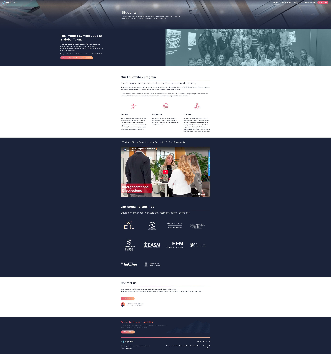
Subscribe (127, 332)
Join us (208, 348)
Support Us (206, 346)
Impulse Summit (286, 2)
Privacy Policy (184, 346)
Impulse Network (172, 346)
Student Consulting (308, 2)
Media (199, 346)
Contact (193, 346)
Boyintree (129, 348)
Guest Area (323, 2)
